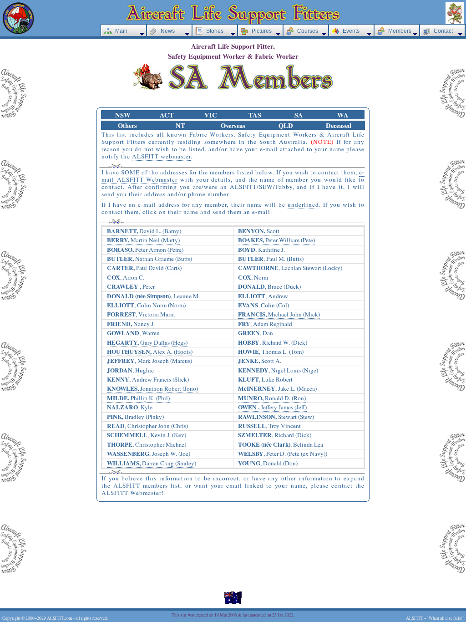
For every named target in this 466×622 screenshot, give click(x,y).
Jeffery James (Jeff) (272, 407)
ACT (167, 115)
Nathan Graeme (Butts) (149, 259)
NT (180, 125)
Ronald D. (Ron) (272, 398)
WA (343, 115)
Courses (307, 31)
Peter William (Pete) (276, 240)
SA (298, 115)
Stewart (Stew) (276, 417)
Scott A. (259, 361)
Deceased (338, 125)
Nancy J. (131, 324)
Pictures (262, 31)
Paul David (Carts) (144, 268)
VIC (210, 115)
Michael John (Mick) (279, 314)
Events (351, 31)
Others (127, 125)
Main (121, 31)
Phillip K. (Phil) (138, 398)
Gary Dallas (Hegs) (147, 342)
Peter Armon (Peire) (145, 249)
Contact (443, 31)
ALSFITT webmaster (161, 156)
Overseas (233, 125)
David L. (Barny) (144, 231)
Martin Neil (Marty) (143, 240)
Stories (214, 31)
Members (399, 31)
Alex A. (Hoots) (149, 351)
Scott (258, 231)
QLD (286, 125)
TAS (254, 115)
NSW (123, 115)
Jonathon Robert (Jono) (152, 388)
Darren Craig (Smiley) (151, 463)
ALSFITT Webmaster (131, 493)
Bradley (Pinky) (135, 417)
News (168, 31)
